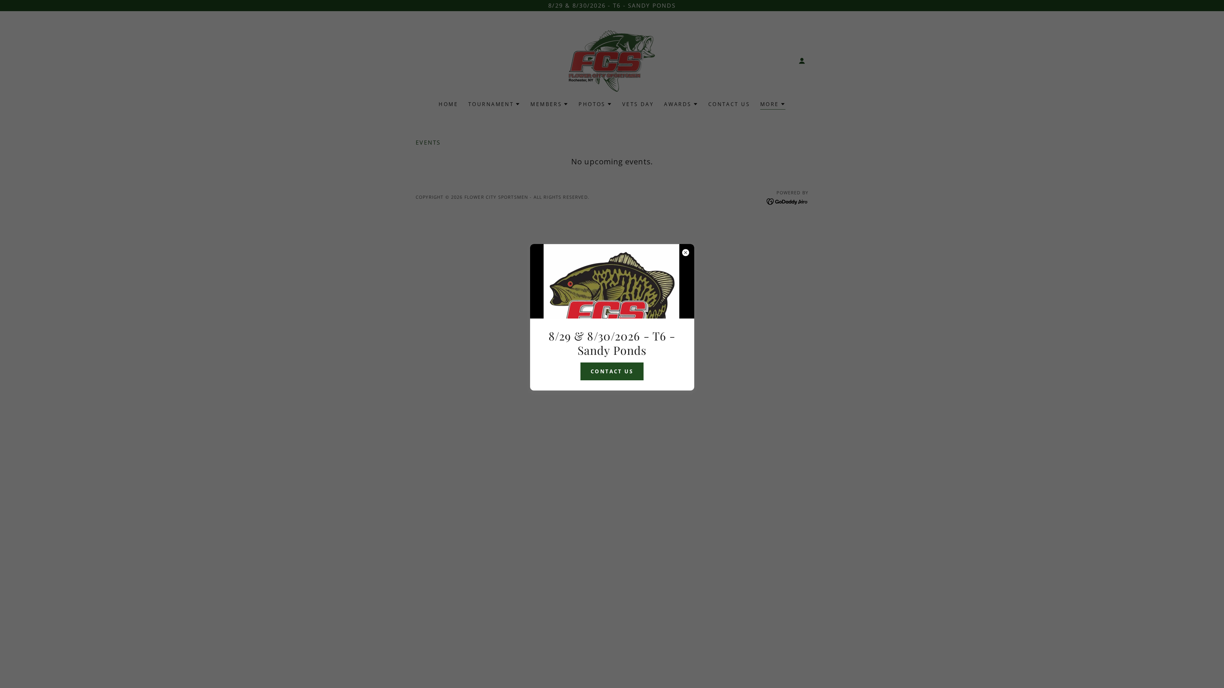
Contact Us (612, 371)
